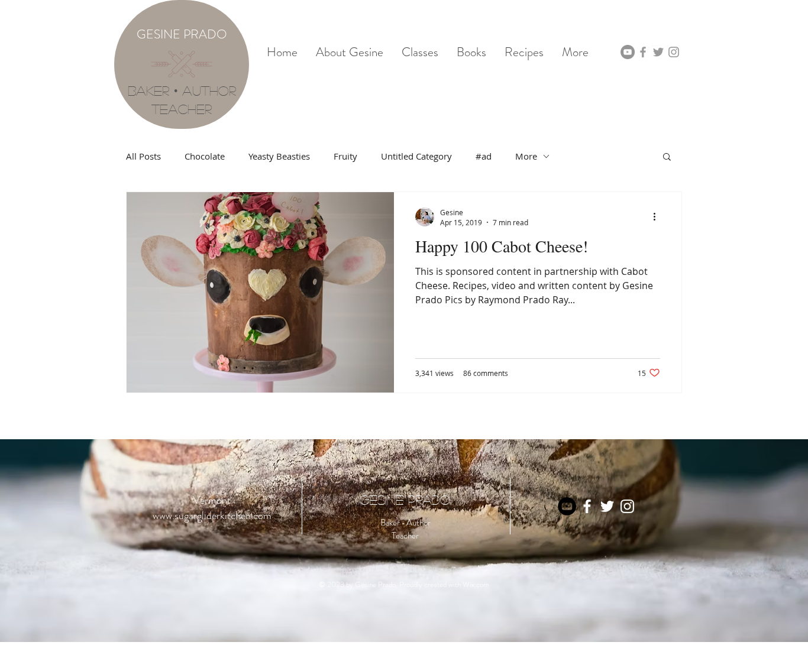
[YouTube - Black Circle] (567, 506)
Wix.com (476, 584)
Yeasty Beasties (279, 156)
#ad (484, 156)
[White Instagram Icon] (627, 506)
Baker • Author (182, 90)
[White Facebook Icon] (587, 506)
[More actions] (658, 217)
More (526, 156)
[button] (667, 157)
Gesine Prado (405, 499)
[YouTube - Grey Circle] (627, 52)
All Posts (143, 156)
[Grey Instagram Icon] (674, 52)
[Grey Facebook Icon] (643, 52)
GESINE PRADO (182, 34)
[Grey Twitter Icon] (658, 52)
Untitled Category (416, 156)
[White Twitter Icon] (607, 506)
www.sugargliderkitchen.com (212, 515)
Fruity (345, 156)
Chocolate (205, 156)
